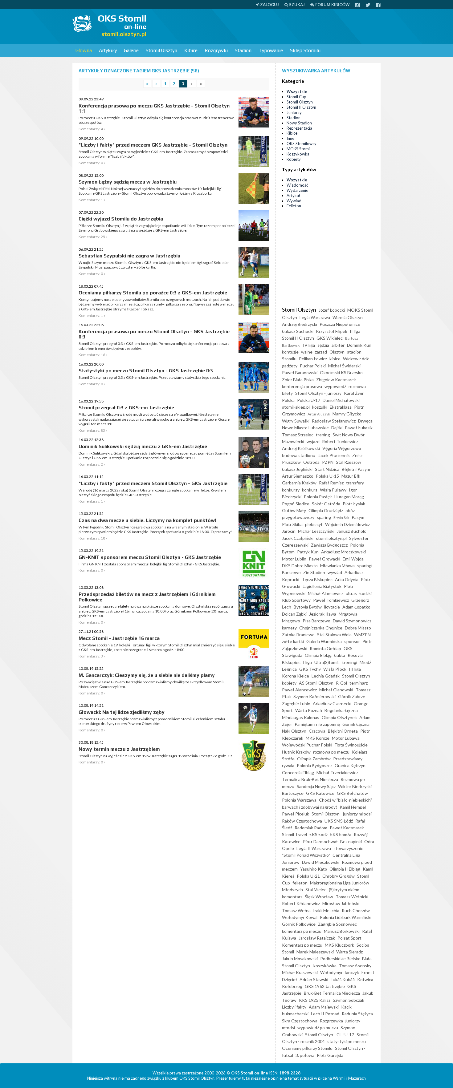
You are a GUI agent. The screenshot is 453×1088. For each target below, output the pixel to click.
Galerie (131, 50)
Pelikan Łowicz (313, 358)
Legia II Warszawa (313, 848)
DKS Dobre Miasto (300, 565)
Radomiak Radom (311, 827)
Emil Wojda (353, 558)
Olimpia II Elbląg (344, 869)
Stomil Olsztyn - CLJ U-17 (329, 1034)
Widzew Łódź (356, 358)
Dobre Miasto (358, 627)
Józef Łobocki (332, 310)
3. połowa (305, 1055)
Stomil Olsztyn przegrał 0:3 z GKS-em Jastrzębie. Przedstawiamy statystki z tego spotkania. (152, 377)
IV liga (309, 345)
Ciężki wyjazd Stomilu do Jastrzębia (121, 219)
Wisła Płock (334, 669)
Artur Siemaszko (297, 476)
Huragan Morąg (349, 496)
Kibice (191, 50)
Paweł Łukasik (359, 427)
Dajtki (336, 427)
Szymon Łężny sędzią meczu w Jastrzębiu (128, 182)
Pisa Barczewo (316, 620)
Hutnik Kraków (296, 751)
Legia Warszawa (315, 317)
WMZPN (362, 634)
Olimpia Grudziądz (325, 510)
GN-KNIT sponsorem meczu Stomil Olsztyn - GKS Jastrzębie (150, 557)
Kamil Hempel (353, 807)
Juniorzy (294, 112)
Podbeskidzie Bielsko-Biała (346, 958)
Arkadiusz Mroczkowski (343, 551)
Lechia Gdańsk (326, 675)
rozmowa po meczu (331, 751)
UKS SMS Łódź (338, 820)
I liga (307, 662)
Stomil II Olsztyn (301, 107)
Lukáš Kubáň (343, 979)
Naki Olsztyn (294, 731)
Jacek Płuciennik (334, 455)
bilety (287, 393)
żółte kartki (293, 641)
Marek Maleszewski (315, 951)
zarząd (321, 351)
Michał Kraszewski (300, 972)
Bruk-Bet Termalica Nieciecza (332, 993)
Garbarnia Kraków (299, 482)
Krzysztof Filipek (331, 331)
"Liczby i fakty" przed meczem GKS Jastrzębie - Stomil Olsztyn (153, 145)
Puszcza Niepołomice (340, 324)
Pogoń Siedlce (295, 503)
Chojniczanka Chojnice (320, 627)
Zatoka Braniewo (298, 634)
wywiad (335, 572)
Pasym (358, 517)
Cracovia (317, 731)
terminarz (358, 683)
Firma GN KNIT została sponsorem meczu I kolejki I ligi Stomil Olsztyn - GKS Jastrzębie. (149, 564)
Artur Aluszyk (319, 414)
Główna (84, 50)
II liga (355, 331)
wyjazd (313, 441)
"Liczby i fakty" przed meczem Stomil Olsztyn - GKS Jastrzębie (153, 483)
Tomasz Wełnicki (352, 896)
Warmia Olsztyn (348, 317)
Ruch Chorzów (356, 910)
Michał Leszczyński (316, 531)
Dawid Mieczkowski (320, 862)
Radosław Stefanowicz (334, 420)
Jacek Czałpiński (297, 538)
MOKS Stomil (299, 148)
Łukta (339, 655)
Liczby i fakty (294, 1006)
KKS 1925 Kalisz (314, 1000)
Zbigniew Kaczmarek (336, 379)
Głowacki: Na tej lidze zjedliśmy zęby (122, 712)
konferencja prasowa (302, 386)
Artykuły (108, 50)
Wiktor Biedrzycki (355, 786)
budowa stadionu (298, 455)
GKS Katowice (320, 793)
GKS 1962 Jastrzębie (325, 986)
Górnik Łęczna (355, 724)
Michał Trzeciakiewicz (337, 772)
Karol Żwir (354, 393)
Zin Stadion (314, 572)
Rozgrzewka (331, 1020)
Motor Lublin (294, 558)
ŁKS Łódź (318, 834)
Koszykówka (298, 154)
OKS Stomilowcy (301, 143)
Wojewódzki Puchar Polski (307, 744)
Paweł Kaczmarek (347, 827)
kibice (335, 358)
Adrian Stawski (314, 979)
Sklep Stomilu (305, 50)
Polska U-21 (308, 876)
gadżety (289, 365)
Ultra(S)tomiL (327, 662)
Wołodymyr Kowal (299, 917)
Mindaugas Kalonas (300, 717)
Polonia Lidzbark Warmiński (345, 917)
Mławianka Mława (337, 565)
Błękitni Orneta (343, 731)
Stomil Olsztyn (161, 50)
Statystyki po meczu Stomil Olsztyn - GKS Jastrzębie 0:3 (146, 371)
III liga (355, 669)
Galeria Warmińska (324, 641)
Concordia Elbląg (298, 772)
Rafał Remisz (331, 482)
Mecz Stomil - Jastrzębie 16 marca (119, 638)
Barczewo (291, 572)
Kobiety (294, 159)
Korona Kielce (295, 675)
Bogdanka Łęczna (341, 710)
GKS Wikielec (329, 338)
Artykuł (293, 195)
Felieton (294, 205)
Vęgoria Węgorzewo (341, 448)
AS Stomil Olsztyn (316, 683)
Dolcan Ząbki (294, 614)
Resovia (355, 655)
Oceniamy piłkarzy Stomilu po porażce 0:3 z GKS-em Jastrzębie (153, 293)
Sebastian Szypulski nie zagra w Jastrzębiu (129, 256)
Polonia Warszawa (299, 800)
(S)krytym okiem (344, 889)
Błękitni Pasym (356, 469)
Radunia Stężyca (357, 1013)
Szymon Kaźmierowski (314, 696)
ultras (351, 593)
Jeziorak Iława (322, 614)
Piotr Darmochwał (320, 841)
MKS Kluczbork (339, 945)
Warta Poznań (308, 710)
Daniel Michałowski (341, 400)
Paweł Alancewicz (299, 689)
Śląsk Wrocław (319, 896)
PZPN (327, 462)
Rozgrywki (216, 50)
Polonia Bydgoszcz (314, 765)
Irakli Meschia (326, 910)
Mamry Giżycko (347, 413)
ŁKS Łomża (340, 834)
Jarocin (289, 531)
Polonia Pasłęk (318, 496)
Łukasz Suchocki (297, 331)
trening (323, 434)
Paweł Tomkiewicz (331, 600)
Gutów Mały (294, 510)
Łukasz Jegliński (297, 469)
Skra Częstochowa (299, 1020)
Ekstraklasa (341, 407)
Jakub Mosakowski (300, 958)
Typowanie (271, 50)
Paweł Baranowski (299, 372)
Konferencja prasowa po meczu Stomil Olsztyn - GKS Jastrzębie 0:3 (154, 334)
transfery (355, 482)
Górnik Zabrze (351, 696)
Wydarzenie (297, 190)
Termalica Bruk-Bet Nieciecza (310, 779)
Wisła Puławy (333, 489)
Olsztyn (337, 351)
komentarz (292, 896)
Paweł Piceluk (295, 813)
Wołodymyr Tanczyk (339, 972)
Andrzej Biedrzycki (299, 324)
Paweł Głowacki (324, 558)
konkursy (291, 489)
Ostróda (311, 462)
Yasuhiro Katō (313, 869)
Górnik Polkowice (299, 924)
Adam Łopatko (356, 606)
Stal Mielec (315, 889)
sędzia (323, 345)
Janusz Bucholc (351, 531)
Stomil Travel (294, 834)
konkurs (309, 489)
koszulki (319, 407)
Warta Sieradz (349, 951)
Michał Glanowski (336, 689)
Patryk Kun (308, 551)
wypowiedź (335, 386)
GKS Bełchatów (352, 793)
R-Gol (341, 683)
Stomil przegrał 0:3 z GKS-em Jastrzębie (126, 408)
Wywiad (294, 200)
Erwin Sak (341, 517)
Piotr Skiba (292, 524)
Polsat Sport (349, 937)
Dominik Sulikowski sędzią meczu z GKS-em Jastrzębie (143, 446)
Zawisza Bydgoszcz (329, 545)
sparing (324, 517)
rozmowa (357, 386)
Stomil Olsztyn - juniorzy (318, 393)
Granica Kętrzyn (350, 765)
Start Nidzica (327, 469)
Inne (290, 138)
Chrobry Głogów (338, 876)
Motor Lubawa (346, 738)
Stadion (243, 50)
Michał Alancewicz (325, 593)
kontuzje (290, 351)
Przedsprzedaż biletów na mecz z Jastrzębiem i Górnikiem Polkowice (147, 597)
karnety (289, 627)
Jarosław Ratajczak (317, 937)
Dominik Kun (359, 345)
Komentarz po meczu (302, 945)
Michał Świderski (344, 365)
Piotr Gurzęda (330, 1055)
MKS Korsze (317, 738)
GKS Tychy (310, 669)
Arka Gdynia (346, 579)
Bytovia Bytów (308, 606)
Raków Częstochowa (302, 820)
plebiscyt (314, 524)
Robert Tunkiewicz (340, 441)
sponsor (352, 641)
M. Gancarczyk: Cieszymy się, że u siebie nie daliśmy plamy (147, 675)
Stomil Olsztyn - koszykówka (309, 965)
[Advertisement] (268, 26)
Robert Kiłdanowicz (301, 903)
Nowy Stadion (299, 122)
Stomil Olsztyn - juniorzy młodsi (342, 813)
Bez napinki (351, 841)
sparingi (364, 565)
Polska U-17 (308, 400)
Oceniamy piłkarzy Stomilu (307, 1048)
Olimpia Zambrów (314, 758)
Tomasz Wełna (296, 910)
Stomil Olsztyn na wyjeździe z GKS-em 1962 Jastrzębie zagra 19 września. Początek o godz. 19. (156, 756)
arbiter (338, 345)
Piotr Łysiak (354, 503)
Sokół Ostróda (326, 503)
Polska (288, 400)
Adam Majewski (324, 1006)
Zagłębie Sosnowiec (337, 924)
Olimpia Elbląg (318, 655)
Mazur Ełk (350, 476)
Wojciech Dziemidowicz (347, 524)
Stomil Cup (296, 96)
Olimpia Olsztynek (339, 717)
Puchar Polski (313, 365)
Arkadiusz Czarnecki (332, 703)
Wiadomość (297, 185)
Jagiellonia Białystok (322, 586)
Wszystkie (297, 91)
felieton (300, 882)
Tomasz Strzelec (297, 434)
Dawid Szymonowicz (352, 620)
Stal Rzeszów (348, 462)
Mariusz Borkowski (342, 931)
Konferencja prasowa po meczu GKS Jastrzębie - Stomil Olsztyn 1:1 (154, 108)
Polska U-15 (327, 476)
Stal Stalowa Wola (334, 634)
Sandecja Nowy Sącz (316, 786)
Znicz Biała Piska (298, 379)
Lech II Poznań (325, 1013)
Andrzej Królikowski (301, 448)
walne (306, 351)
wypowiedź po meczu (317, 1027)
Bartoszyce (293, 793)
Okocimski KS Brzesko (341, 372)
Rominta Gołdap (325, 648)
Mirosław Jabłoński (340, 903)
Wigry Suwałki (295, 420)
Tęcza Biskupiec (317, 579)
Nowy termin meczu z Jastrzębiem (119, 749)
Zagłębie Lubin (296, 703)
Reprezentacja (299, 128)
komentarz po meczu (301, 931)
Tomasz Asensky (355, 965)
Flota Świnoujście (351, 744)
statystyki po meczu (346, 1041)
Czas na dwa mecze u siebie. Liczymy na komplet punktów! (147, 520)
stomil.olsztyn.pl (331, 538)
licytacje (332, 606)
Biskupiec (291, 662)
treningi (349, 662)
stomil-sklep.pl (296, 407)
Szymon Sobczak (348, 1000)
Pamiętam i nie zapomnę (317, 724)
